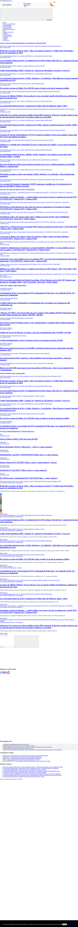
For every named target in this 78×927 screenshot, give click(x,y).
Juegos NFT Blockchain (9, 29)
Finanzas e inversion (8, 32)
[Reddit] (1, 498)
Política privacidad (7, 36)
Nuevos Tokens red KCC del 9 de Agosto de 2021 (19, 439)
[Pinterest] (1, 501)
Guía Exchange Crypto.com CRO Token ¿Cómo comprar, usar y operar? (33, 761)
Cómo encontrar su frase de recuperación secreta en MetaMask (26, 758)
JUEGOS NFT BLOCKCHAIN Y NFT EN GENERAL (17, 189)
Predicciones (6, 40)
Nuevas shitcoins (7, 25)
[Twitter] (1, 496)
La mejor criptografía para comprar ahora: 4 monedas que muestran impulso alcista (28, 755)
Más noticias (14, 567)
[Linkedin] (1, 499)
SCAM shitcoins (7, 34)
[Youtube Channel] (8, 672)
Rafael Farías (6, 758)
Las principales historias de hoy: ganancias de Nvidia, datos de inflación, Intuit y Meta (33, 106)
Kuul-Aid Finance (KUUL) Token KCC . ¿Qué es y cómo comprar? (26, 447)
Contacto (5, 39)
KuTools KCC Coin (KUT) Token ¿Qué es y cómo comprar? (23, 470)
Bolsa (4, 30)
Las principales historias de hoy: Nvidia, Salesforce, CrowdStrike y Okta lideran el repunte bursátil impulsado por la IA (31, 771)
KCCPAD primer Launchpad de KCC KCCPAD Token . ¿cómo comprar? (29, 478)
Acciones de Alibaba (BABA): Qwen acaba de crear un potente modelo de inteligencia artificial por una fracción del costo (32, 775)
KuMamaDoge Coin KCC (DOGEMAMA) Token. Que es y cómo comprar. (29, 455)
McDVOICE (6, 757)
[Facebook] (1, 494)
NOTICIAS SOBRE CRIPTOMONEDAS (13, 285)
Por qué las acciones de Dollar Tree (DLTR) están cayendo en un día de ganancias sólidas (34, 88)
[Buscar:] (7, 646)
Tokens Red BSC (7, 26)
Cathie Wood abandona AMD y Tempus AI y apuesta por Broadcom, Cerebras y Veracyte (35, 70)
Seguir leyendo (3, 514)
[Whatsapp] (1, 507)
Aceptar (64, 924)
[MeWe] (1, 503)
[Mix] (1, 505)
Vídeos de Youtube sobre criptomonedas (12, 373)
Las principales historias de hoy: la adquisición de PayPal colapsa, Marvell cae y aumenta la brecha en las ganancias (31, 768)
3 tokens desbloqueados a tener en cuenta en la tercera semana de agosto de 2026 (31, 340)
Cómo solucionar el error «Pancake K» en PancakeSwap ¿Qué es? (24, 759)
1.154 (5, 634)
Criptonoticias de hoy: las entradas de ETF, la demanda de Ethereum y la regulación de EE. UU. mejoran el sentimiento (31, 773)
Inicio (4, 22)
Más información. (71, 924)
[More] (1, 512)
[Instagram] (3, 672)
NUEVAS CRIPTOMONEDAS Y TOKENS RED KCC (17, 431)
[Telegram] (1, 509)
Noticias (19, 567)
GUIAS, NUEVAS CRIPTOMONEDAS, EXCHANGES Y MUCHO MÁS (23, 43)
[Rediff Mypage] (1, 510)
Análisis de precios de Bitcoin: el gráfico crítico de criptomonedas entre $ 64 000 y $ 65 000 (35, 333)
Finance (5, 755)
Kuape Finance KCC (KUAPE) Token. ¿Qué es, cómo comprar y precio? (28, 462)
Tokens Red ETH (7, 28)
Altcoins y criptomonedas (9, 23)
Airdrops (5, 33)
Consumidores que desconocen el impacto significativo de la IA (26, 757)
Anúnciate (5, 37)
